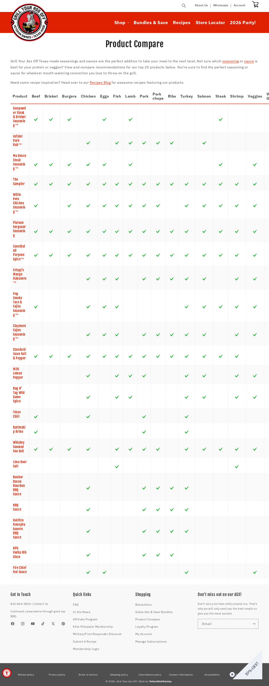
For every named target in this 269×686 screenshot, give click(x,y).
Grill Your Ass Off (127, 681)
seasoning (230, 61)
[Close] (231, 673)
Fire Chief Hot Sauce (20, 570)
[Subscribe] (253, 624)
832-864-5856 (21, 604)
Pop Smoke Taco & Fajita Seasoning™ (19, 304)
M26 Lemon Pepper (18, 373)
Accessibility (211, 674)
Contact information (181, 674)
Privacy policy (57, 674)
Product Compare (147, 619)
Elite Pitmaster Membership (93, 627)
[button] (184, 5)
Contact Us (40, 604)
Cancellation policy (150, 674)
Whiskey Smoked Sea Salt (18, 446)
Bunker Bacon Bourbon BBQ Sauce (19, 485)
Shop (119, 22)
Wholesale (220, 5)
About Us (201, 5)
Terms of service (88, 674)
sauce (249, 61)
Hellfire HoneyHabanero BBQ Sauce (19, 528)
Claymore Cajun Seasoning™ (19, 332)
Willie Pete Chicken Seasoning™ (19, 203)
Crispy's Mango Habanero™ (19, 276)
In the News (82, 612)
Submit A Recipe (85, 641)
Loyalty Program (146, 627)
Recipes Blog (100, 82)
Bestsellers (143, 604)
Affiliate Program (85, 619)
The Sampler (19, 181)
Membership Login (86, 649)
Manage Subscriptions (151, 641)
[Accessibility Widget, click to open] (7, 673)
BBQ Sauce (17, 507)
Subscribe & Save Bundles (154, 612)
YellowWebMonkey (160, 681)
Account (239, 5)
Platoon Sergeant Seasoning (19, 228)
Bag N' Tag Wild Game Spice (19, 394)
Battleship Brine (19, 429)
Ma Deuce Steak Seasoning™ (19, 162)
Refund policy (26, 674)
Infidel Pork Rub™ (17, 140)
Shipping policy (119, 674)
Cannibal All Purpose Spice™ (19, 252)
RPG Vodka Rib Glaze (20, 552)
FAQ (76, 604)
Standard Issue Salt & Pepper (19, 353)
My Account (143, 634)
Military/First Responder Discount (97, 634)
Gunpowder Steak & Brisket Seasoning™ (19, 116)
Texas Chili (17, 414)
